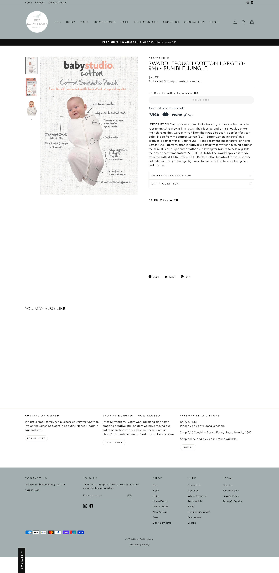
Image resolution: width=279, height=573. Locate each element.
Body (71, 22)
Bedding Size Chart (199, 511)
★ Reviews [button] (22, 560)
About (28, 2)
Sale (125, 22)
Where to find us (57, 2)
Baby (84, 22)
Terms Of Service (232, 501)
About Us (171, 22)
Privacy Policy (231, 495)
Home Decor (105, 22)
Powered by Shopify (139, 544)
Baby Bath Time (162, 522)
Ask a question (165, 183)
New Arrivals (160, 511)
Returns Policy (231, 490)
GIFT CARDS (160, 506)
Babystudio (159, 58)
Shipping (169, 81)
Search (192, 522)
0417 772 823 (32, 490)
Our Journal (195, 517)
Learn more (36, 438)
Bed (58, 22)
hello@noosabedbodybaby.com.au (45, 484)
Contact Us (194, 22)
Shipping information (171, 175)
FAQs (191, 506)
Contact (40, 2)
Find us (188, 447)
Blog (214, 22)
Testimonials (146, 22)
